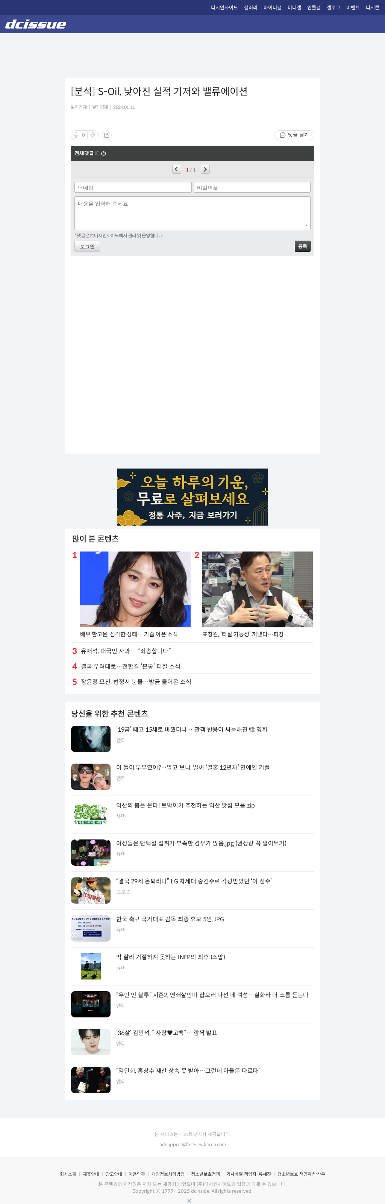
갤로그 (333, 8)
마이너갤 (273, 8)
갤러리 (251, 8)
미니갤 (294, 8)
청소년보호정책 (205, 1174)
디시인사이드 (224, 8)
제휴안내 (91, 1174)
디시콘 (372, 8)
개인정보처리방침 (168, 1174)
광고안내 (114, 1174)
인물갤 (314, 8)
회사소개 (68, 1174)
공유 (107, 135)
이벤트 (353, 8)
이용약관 (137, 1174)
